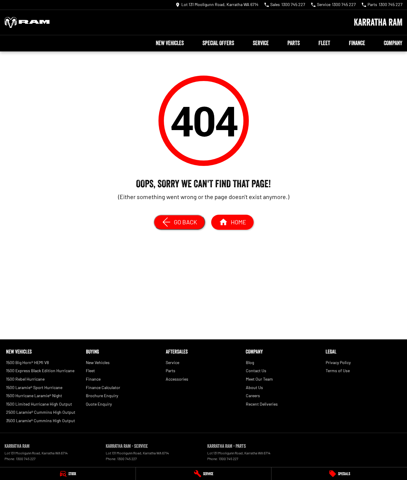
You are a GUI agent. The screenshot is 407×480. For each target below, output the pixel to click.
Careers (253, 395)
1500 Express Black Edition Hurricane (40, 370)
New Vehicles (170, 43)
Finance (357, 43)
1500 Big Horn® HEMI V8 (27, 362)
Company (393, 43)
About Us (254, 387)
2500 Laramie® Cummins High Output (40, 412)
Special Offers (218, 43)
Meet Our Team (259, 379)
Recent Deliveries (262, 404)
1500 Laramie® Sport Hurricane (34, 387)
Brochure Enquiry (102, 395)
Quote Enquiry (99, 404)
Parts (293, 43)
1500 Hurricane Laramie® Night (34, 395)
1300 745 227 (26, 459)
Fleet (324, 43)
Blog (250, 362)
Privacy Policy (338, 362)
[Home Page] (27, 22)
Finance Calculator (103, 387)
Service (261, 43)
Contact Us (256, 370)
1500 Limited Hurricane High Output (39, 404)
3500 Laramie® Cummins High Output (40, 420)
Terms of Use (338, 370)
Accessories (177, 379)
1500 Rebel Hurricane (25, 379)
